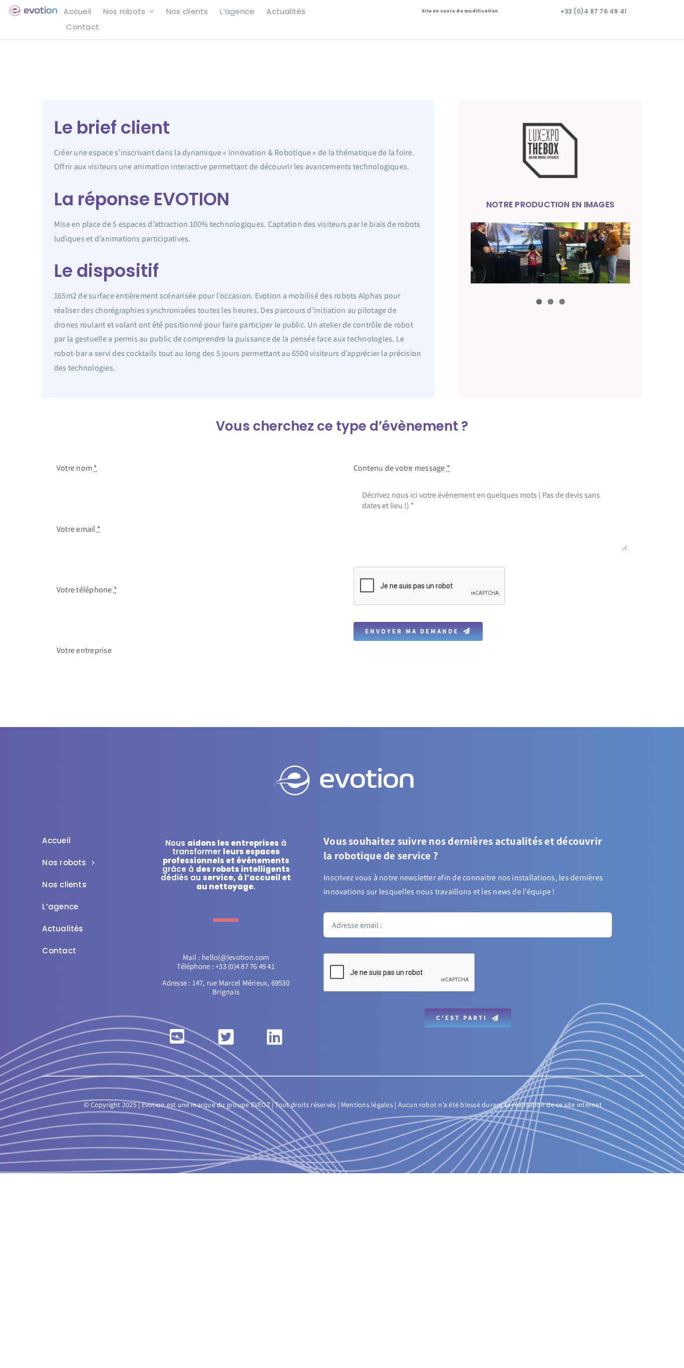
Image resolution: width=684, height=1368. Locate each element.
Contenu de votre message (402, 468)
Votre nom (77, 468)
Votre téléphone (87, 589)
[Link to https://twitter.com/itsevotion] (226, 1037)
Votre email (79, 529)
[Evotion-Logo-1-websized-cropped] (32, 9)
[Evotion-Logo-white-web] (343, 766)
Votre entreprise (84, 650)
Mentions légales (367, 1104)
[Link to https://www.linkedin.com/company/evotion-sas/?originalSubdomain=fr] (274, 1037)
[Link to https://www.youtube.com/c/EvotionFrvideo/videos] (177, 1036)
